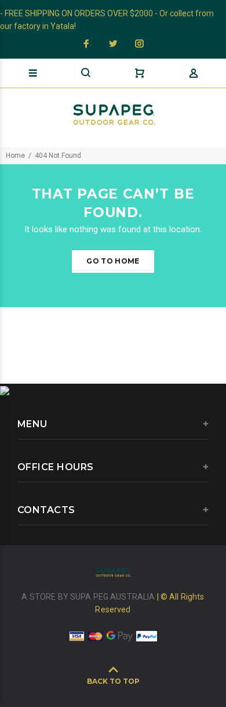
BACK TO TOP (113, 681)
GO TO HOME (113, 261)
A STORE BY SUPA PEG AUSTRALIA (88, 596)
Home (15, 156)
